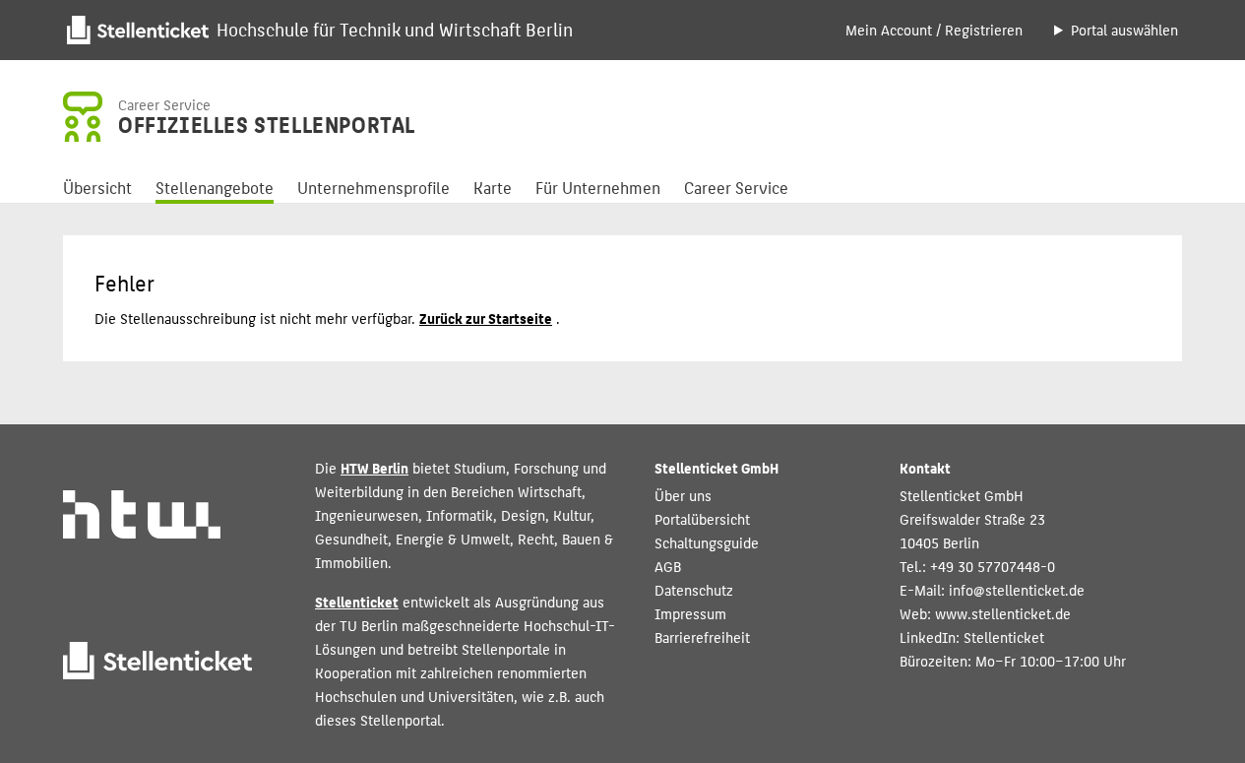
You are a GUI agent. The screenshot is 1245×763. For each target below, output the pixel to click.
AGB (667, 565)
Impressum (690, 613)
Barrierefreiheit (702, 636)
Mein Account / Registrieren (934, 29)
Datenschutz (693, 589)
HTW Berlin (374, 467)
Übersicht (97, 187)
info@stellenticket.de (1017, 589)
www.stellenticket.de (1003, 613)
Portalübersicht (702, 518)
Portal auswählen (1124, 29)
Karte (492, 187)
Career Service (736, 187)
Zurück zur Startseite (485, 317)
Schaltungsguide (706, 542)
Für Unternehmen (597, 187)
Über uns (683, 494)
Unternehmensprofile (373, 187)
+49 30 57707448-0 (992, 565)
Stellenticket (357, 601)
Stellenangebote (215, 187)
